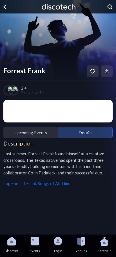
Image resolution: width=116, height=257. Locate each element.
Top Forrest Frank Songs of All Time (36, 183)
